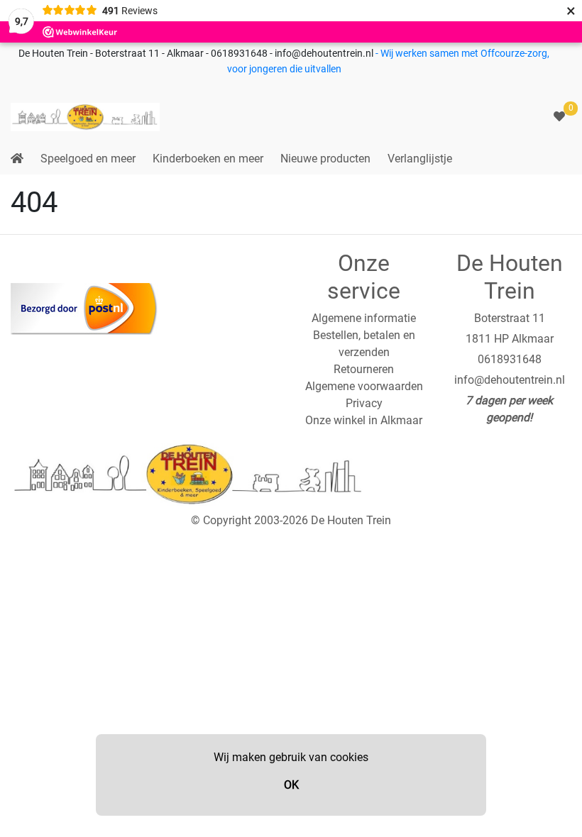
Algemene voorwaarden (364, 386)
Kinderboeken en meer (208, 158)
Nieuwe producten (325, 158)
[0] (559, 116)
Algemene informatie (364, 318)
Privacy (364, 403)
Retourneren (364, 369)
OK (291, 785)
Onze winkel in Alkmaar (363, 420)
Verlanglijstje (420, 158)
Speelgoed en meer (88, 158)
